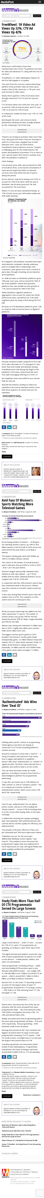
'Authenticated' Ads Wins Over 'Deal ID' (16, 1131)
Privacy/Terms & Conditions (19, 1174)
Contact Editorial (15, 1172)
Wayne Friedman (10, 512)
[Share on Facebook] (4, 427)
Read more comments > (32, 1095)
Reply (4, 452)
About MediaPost (16, 1170)
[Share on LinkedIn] (9, 427)
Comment (7, 456)
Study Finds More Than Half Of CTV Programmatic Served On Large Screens (21, 1136)
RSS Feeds (26, 1172)
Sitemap (34, 1172)
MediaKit (26, 1170)
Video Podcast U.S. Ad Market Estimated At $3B (19, 1140)
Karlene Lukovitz (10, 36)
